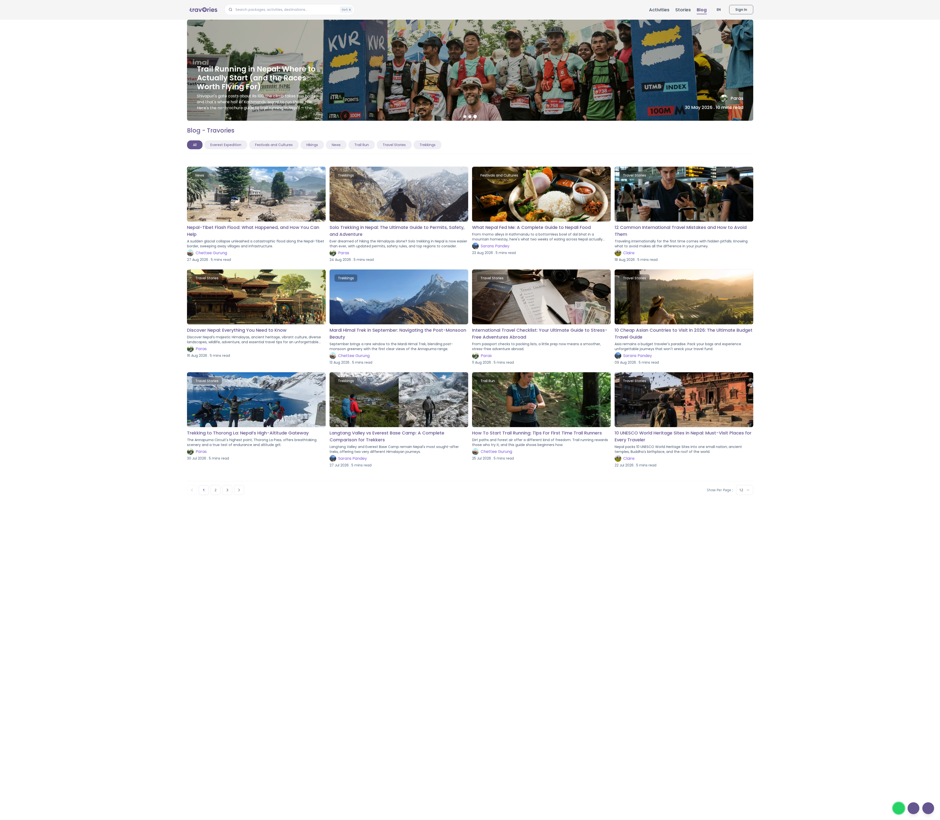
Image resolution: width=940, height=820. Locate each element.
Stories (683, 10)
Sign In (741, 9)
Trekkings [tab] (427, 144)
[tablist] (314, 144)
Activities (659, 10)
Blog (702, 10)
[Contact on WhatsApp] (899, 808)
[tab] (465, 116)
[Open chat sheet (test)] (913, 808)
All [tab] (195, 144)
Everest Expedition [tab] (225, 144)
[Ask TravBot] (928, 808)
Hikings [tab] (312, 144)
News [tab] (336, 144)
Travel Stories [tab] (394, 144)
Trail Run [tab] (361, 144)
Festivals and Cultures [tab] (274, 144)
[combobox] (744, 490)
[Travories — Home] (202, 10)
